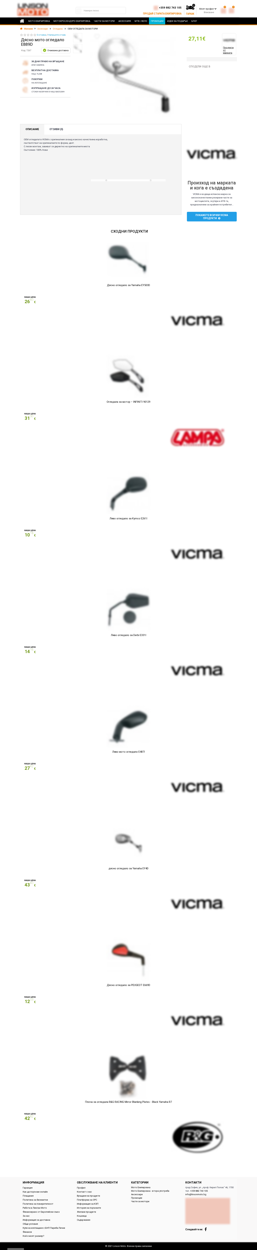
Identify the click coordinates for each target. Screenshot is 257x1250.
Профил (81, 1187)
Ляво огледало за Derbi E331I (128, 635)
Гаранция (28, 1187)
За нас (26, 1216)
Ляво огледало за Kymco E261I (128, 518)
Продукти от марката (228, 50)
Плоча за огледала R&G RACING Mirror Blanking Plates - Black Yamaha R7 (128, 1101)
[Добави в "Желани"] (97, 36)
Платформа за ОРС (87, 1199)
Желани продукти (86, 1212)
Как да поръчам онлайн (35, 1191)
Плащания (28, 1195)
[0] (223, 10)
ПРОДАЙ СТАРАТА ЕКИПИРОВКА (162, 13)
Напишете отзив (57, 35)
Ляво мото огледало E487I (128, 751)
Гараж (190, 13)
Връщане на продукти (88, 1195)
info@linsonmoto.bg (195, 1194)
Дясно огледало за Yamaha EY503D (128, 285)
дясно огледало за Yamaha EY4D (128, 868)
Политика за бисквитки (35, 1199)
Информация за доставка (36, 1220)
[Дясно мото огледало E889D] (77, 37)
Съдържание (83, 1220)
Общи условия (30, 1224)
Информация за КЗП (87, 1204)
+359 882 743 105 (170, 7)
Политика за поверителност (38, 1204)
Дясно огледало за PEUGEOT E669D (128, 985)
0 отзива (41, 35)
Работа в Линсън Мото (35, 1208)
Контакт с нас (84, 1191)
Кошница (82, 1216)
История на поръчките (89, 1208)
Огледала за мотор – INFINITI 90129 (128, 401)
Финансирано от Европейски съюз (41, 1212)
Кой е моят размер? (33, 1236)
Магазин (28, 29)
